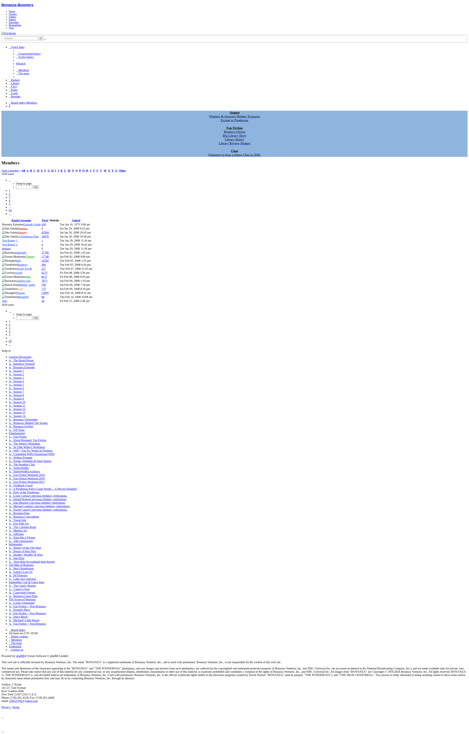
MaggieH (23, 296)
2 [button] (9, 193)
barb (18, 260)
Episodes (14, 22)
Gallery (12, 17)
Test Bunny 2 (10, 244)
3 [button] (9, 197)
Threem (29, 256)
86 (42, 296)
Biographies (15, 25)
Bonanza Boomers (17, 5)
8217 (44, 276)
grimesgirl (20, 252)
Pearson (20, 292)
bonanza (23, 228)
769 (43, 284)
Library (12, 19)
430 (43, 224)
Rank (15, 220)
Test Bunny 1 (10, 240)
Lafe (20, 288)
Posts (45, 220)
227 (43, 268)
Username (25, 220)
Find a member (10, 170)
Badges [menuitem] (15, 80)
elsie (4, 300)
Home (12, 11)
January (22, 232)
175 (43, 288)
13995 (45, 292)
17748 (45, 256)
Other (122, 170)
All (23, 170)
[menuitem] (28, 53)
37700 (45, 252)
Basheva (22, 264)
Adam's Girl (23, 280)
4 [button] (9, 200)
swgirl (18, 272)
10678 (45, 236)
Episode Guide (32, 224)
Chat (11, 28)
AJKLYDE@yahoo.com (23, 701)
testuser (6, 248)
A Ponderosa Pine (28, 236)
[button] (10, 180)
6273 (44, 272)
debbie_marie (27, 284)
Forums (13, 14)
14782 (45, 260)
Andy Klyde (25, 268)
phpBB (20, 656)
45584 (45, 232)
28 (42, 300)
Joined (76, 220)
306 (43, 264)
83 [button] (10, 210)
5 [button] (9, 203)
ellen (28, 276)
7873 (44, 280)
